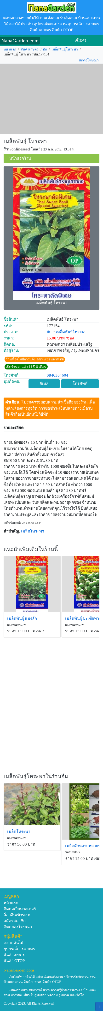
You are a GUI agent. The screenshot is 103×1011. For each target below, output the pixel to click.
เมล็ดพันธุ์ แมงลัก (22, 618)
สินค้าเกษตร (30, 49)
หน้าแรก (10, 49)
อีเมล (44, 383)
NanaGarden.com (20, 41)
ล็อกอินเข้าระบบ (18, 915)
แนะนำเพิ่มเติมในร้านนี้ (31, 549)
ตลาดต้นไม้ (13, 943)
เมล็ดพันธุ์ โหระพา (25, 141)
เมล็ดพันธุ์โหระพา (65, 49)
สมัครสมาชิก (15, 921)
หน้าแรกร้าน (20, 158)
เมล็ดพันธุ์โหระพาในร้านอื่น (36, 776)
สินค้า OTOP (14, 960)
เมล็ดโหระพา (32, 531)
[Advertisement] (51, 99)
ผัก (45, 49)
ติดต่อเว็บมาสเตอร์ (20, 909)
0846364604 (57, 375)
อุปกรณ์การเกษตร (19, 948)
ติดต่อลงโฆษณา (18, 927)
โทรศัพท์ (80, 383)
